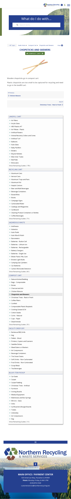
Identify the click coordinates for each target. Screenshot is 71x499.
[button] (60, 45)
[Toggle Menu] (68, 5)
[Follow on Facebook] (35, 464)
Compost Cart (35, 53)
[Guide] (62, 5)
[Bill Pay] (64, 5)
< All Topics (12, 45)
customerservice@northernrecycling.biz (35, 486)
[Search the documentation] (17, 25)
